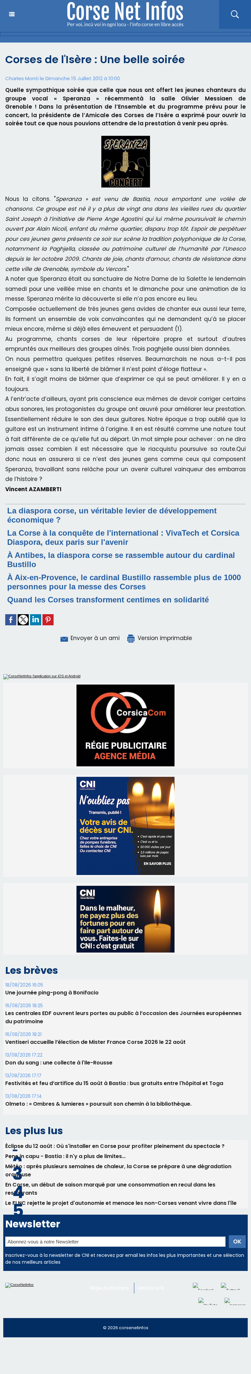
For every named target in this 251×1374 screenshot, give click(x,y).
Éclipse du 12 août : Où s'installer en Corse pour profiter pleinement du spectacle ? (115, 1146)
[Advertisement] (119, 1358)
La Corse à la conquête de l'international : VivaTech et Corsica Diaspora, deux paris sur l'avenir (123, 537)
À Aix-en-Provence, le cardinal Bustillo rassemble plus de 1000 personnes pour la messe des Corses (124, 582)
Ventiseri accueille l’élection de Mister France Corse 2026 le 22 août (95, 1042)
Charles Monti (22, 78)
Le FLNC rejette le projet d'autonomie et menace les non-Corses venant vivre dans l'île (121, 1203)
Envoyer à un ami (94, 638)
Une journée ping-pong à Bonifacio (52, 992)
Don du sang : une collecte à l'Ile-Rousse (58, 1062)
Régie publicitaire (109, 1288)
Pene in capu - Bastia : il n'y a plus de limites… (65, 1156)
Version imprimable (164, 638)
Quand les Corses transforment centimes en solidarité (108, 599)
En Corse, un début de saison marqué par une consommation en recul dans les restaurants (110, 1189)
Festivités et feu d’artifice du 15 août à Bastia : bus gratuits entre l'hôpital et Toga (114, 1083)
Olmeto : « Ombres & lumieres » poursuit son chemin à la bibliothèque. (98, 1104)
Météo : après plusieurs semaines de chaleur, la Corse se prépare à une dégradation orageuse (118, 1170)
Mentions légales (157, 1288)
